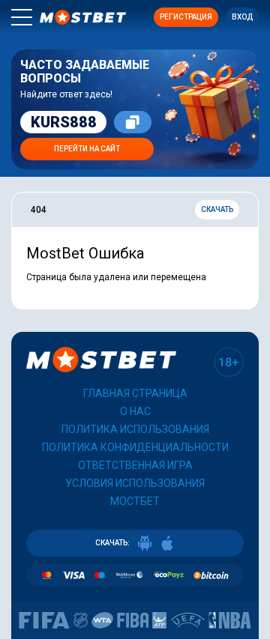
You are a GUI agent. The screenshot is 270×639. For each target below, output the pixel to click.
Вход (242, 17)
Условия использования (135, 483)
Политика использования (135, 429)
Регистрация (186, 17)
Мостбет (135, 501)
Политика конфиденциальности (135, 447)
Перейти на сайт (87, 149)
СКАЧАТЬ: (112, 543)
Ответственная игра (135, 465)
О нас (135, 411)
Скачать (217, 209)
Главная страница (135, 393)
